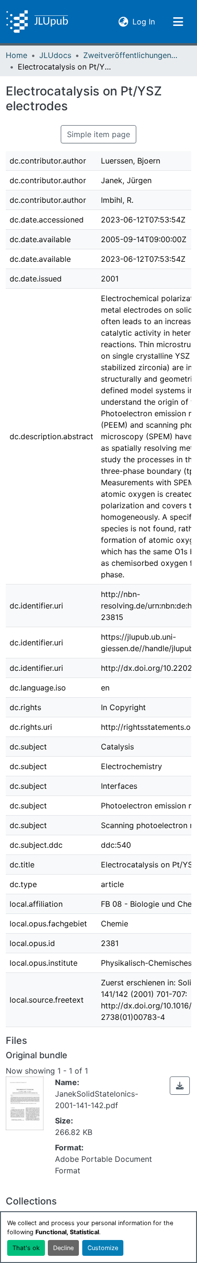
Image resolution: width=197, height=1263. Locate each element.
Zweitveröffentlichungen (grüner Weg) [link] (131, 55)
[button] (37, 22)
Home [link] (16, 55)
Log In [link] (143, 21)
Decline (63, 1247)
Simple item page (98, 134)
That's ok (26, 1247)
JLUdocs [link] (55, 55)
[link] (180, 1085)
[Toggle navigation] (177, 21)
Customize (103, 1247)
